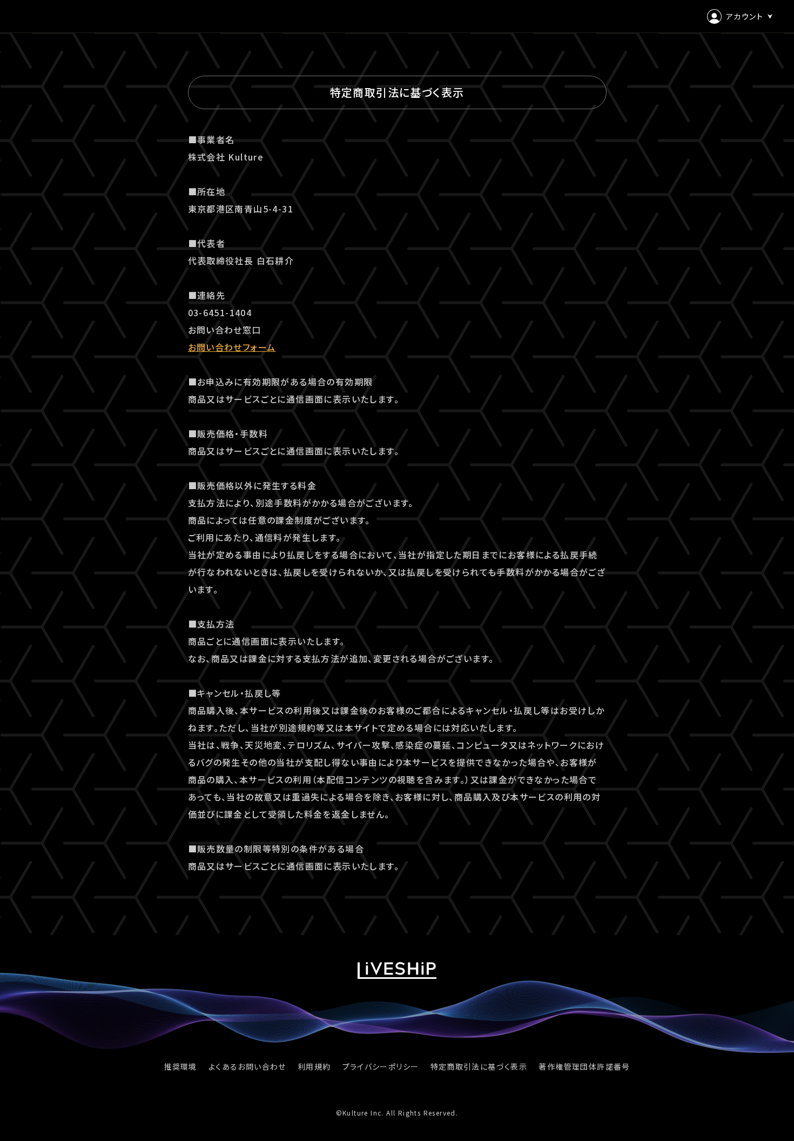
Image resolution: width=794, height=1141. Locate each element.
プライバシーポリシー (380, 1066)
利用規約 (314, 1066)
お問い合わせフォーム (232, 347)
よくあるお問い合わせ (247, 1066)
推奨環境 (180, 1066)
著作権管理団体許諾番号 (584, 1066)
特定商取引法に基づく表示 (479, 1066)
